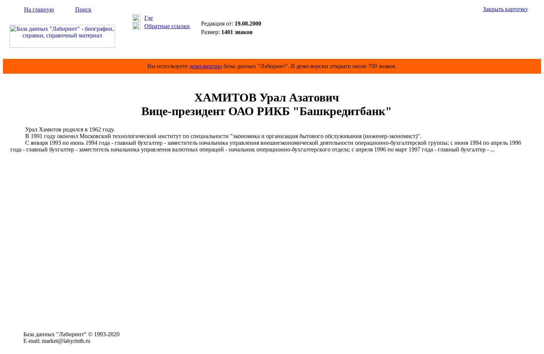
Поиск (83, 9)
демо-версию (205, 66)
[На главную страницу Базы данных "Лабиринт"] (62, 46)
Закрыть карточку (505, 9)
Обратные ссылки (167, 26)
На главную (39, 9)
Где (148, 18)
